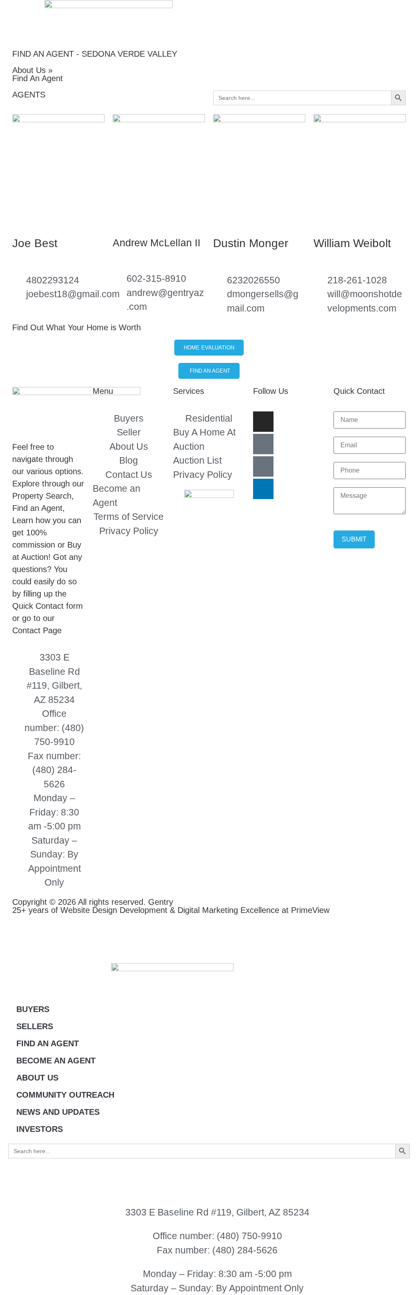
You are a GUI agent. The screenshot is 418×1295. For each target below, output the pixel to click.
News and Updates (58, 1111)
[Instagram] (263, 421)
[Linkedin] (263, 489)
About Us (37, 1077)
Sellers (34, 1026)
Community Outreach (65, 1094)
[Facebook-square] (263, 444)
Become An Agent (56, 1060)
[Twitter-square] (263, 466)
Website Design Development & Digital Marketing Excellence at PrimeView (194, 910)
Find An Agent (47, 1043)
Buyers (32, 1009)
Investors (39, 1129)
